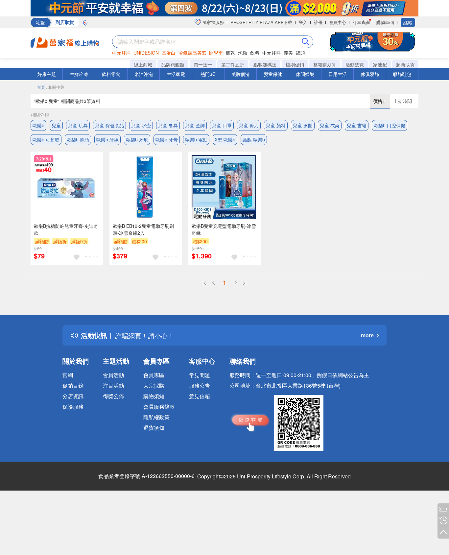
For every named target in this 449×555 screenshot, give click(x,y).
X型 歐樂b (225, 139)
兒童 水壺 (141, 125)
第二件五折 (232, 64)
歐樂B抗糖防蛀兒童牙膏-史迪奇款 (66, 229)
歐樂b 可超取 (46, 139)
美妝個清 (240, 74)
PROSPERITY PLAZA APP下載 (261, 22)
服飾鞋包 (402, 74)
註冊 (318, 22)
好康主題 (46, 74)
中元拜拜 (121, 52)
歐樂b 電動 (196, 139)
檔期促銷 (295, 64)
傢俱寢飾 (370, 74)
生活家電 (176, 74)
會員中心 (337, 22)
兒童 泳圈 (303, 125)
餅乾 (230, 52)
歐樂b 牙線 (107, 139)
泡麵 (242, 52)
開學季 (216, 52)
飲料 (254, 52)
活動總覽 (354, 64)
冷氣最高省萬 (192, 52)
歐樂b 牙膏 (166, 139)
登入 (303, 22)
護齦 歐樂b (254, 139)
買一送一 (203, 64)
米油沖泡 (143, 74)
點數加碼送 (264, 64)
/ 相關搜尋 (55, 87)
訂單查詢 (361, 22)
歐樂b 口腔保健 (389, 125)
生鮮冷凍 (79, 74)
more (367, 335)
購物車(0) (385, 22)
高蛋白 (169, 52)
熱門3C (208, 74)
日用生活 (337, 74)
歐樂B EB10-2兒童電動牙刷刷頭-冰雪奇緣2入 (143, 229)
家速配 (380, 64)
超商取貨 (405, 64)
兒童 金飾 (195, 125)
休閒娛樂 (305, 74)
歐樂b (38, 125)
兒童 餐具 (168, 125)
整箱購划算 (324, 64)
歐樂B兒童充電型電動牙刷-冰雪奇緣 (224, 229)
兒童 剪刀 (249, 125)
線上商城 (143, 64)
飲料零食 (111, 74)
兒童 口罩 (222, 125)
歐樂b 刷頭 (78, 139)
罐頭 (300, 52)
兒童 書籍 (356, 125)
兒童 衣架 (330, 125)
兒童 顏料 (276, 125)
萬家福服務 (212, 22)
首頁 (41, 87)
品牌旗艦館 (172, 64)
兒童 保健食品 (109, 125)
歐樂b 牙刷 (137, 139)
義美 (288, 52)
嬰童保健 (273, 74)
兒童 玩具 (78, 125)
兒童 (56, 125)
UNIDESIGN (146, 52)
